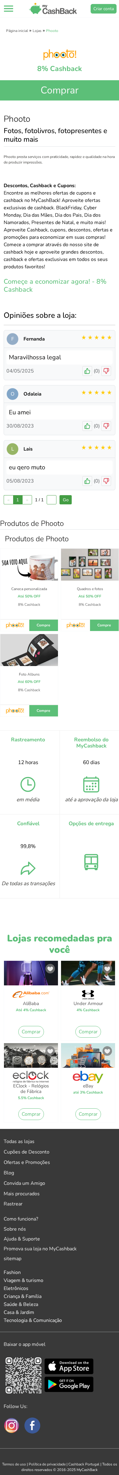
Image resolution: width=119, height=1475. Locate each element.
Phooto (52, 30)
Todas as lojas (19, 1141)
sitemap (12, 1258)
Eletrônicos (16, 1288)
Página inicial (17, 30)
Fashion (12, 1272)
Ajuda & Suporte (22, 1239)
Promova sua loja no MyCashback (40, 1248)
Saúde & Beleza (21, 1304)
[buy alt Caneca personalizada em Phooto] (29, 570)
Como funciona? (21, 1219)
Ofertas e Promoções (27, 1162)
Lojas (37, 30)
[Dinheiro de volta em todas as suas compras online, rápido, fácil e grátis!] (52, 8)
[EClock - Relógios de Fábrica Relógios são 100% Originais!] (31, 1057)
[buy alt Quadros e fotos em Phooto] (90, 570)
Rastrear (13, 1204)
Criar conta (103, 9)
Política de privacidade (47, 1464)
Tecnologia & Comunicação (33, 1320)
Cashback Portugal (83, 1464)
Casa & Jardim (19, 1312)
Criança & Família (22, 1296)
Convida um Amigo (24, 1183)
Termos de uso (14, 1464)
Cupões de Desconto (26, 1152)
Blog (9, 1172)
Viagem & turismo (23, 1280)
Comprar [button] (59, 90)
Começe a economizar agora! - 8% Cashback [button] (55, 285)
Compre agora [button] (43, 627)
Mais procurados (22, 1193)
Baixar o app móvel (24, 1344)
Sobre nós (15, 1229)
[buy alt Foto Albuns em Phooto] (29, 655)
